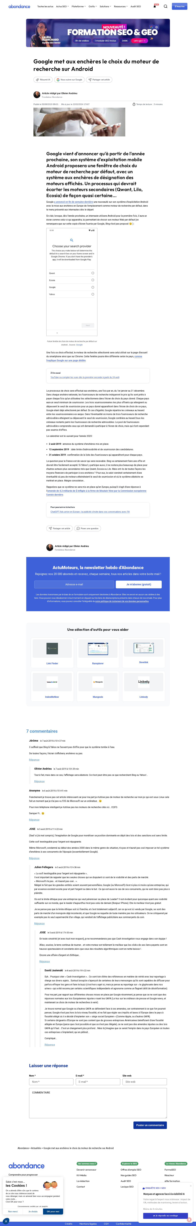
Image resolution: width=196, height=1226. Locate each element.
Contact (81, 1186)
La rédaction (83, 1181)
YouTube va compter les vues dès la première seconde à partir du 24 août (85, 377)
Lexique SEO (127, 1186)
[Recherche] (165, 6)
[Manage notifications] (189, 1219)
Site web (127, 1076)
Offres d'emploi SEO (131, 1169)
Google (79, 345)
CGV (106, 1223)
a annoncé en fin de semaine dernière (73, 202)
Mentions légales (88, 1223)
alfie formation (172, 1181)
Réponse (34, 759)
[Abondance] (19, 6)
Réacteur (169, 1175)
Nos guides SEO (128, 1175)
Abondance (23, 1148)
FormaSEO (170, 1169)
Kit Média (81, 1175)
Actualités (36, 1148)
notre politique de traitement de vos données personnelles (122, 601)
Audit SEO (136, 6)
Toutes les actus (45, 6)
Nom (32, 1076)
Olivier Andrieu (69, 93)
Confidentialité (123, 1223)
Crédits (68, 1223)
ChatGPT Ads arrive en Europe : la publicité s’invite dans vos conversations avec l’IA (90, 511)
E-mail (80, 1076)
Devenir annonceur (86, 1169)
